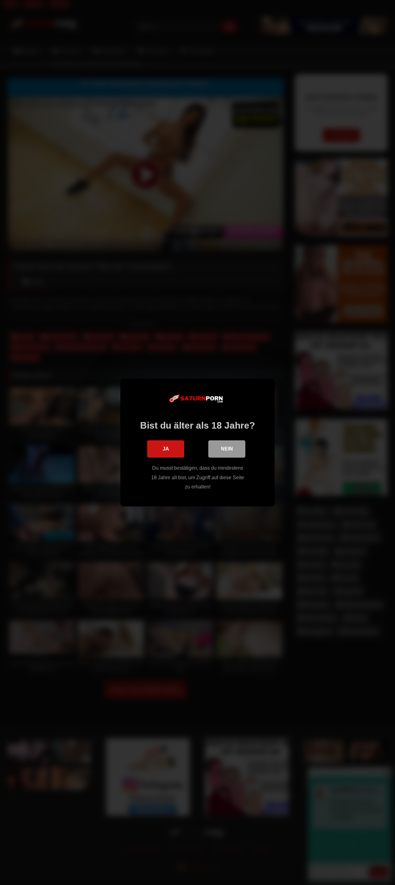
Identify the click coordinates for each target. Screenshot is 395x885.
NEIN (227, 448)
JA (166, 448)
